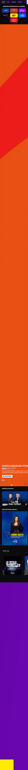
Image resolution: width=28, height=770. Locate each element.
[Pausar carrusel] (25, 484)
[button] (25, 2)
